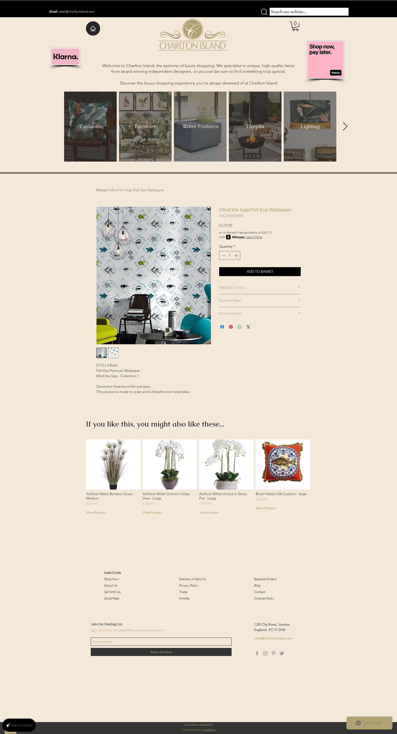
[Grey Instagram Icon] (265, 653)
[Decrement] (223, 255)
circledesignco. (209, 729)
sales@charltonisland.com (76, 11)
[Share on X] (248, 327)
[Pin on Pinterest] (231, 327)
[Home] (93, 28)
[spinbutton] (230, 255)
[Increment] (237, 255)
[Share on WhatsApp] (239, 327)
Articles (184, 598)
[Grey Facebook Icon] (257, 653)
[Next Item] (345, 126)
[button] (295, 26)
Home (101, 190)
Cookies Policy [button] (264, 598)
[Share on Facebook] (222, 327)
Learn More (254, 237)
